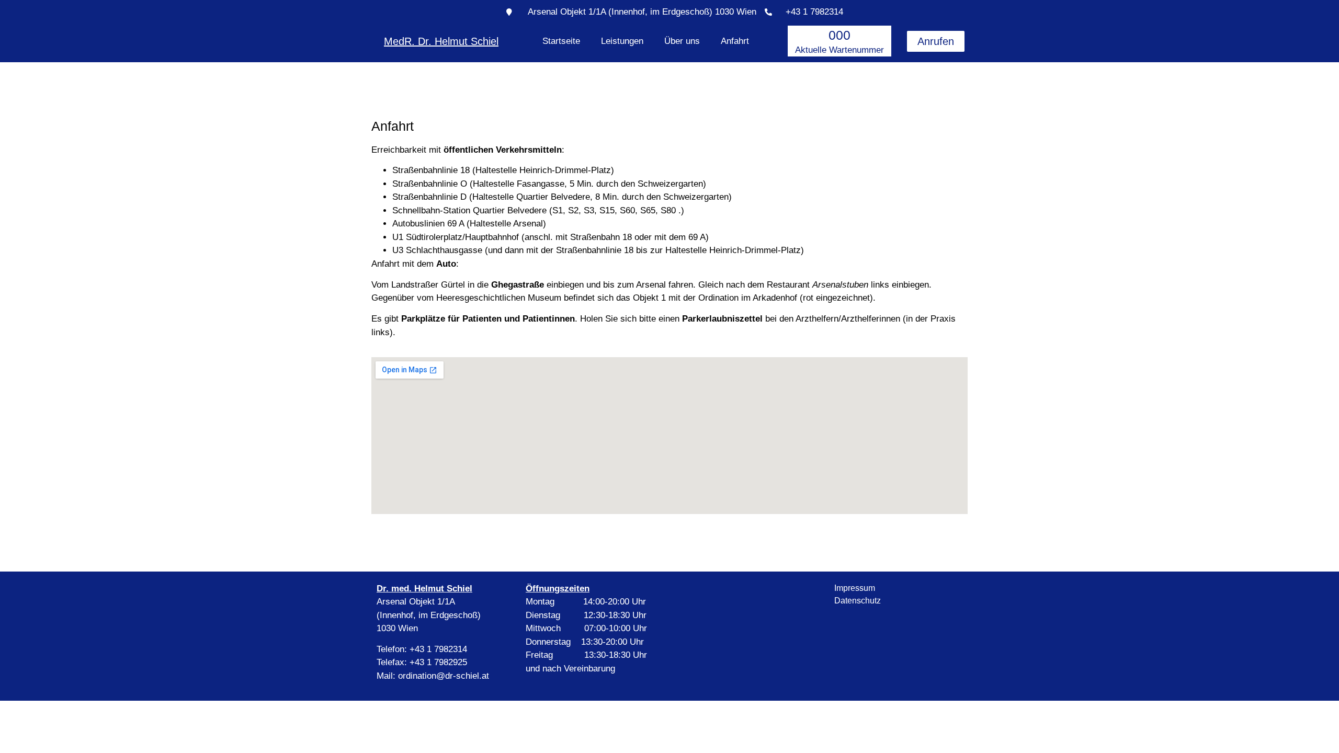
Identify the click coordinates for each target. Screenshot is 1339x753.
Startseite (561, 41)
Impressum (854, 588)
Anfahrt (735, 41)
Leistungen (622, 41)
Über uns (682, 41)
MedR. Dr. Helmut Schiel (441, 41)
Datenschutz (857, 600)
